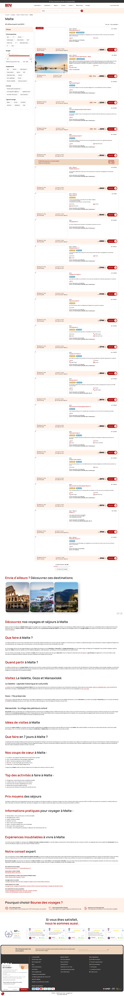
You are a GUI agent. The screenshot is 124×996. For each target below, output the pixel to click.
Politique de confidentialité (38, 974)
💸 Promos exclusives (94, 964)
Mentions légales (36, 979)
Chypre (11, 877)
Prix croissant (114, 24)
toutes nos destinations (25, 892)
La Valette (7, 687)
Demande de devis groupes (67, 969)
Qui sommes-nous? (37, 959)
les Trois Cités (85, 688)
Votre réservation (65, 972)
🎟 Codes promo (93, 972)
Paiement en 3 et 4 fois (66, 967)
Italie (14, 877)
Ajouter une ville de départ (53, 11)
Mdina (13, 872)
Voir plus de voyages (62, 569)
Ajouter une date (65, 11)
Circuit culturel (37, 881)
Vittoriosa (17, 872)
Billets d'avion (79, 5)
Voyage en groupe (10, 881)
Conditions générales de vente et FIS (41, 977)
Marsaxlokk (8, 872)
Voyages (13, 14)
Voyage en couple (28, 881)
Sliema (84, 653)
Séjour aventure (45, 881)
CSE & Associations (36, 967)
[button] (118, 613)
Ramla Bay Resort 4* (25, 868)
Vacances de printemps (41, 886)
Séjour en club (19, 881)
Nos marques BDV (36, 962)
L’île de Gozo (8, 699)
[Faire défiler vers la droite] (121, 613)
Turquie (30, 890)
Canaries (34, 890)
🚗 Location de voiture (94, 969)
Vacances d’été (30, 886)
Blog (33, 964)
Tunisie (23, 877)
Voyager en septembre (19, 886)
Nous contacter (64, 962)
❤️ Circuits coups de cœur (96, 962)
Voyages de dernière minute (55, 886)
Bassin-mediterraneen (22, 14)
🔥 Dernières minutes (94, 959)
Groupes (88, 5)
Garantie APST (64, 964)
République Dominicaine (15, 890)
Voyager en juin (9, 886)
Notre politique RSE (36, 972)
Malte (43, 11)
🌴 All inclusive (93, 967)
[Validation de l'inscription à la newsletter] (108, 950)
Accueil (7, 14)
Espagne (18, 877)
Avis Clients (35, 969)
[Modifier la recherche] (82, 11)
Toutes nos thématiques (11, 892)
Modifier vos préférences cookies (40, 982)
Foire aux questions (65, 959)
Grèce (6, 877)
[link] (112, 5)
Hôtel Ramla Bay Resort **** (12, 868)
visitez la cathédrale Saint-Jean (101, 687)
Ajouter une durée (75, 11)
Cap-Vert (24, 890)
